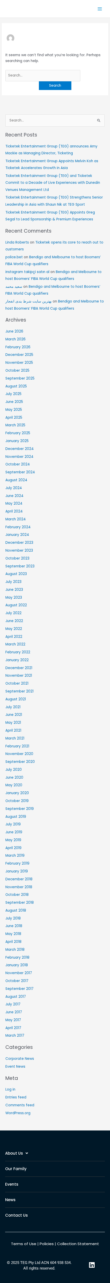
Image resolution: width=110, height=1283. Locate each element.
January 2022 (17, 660)
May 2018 (13, 933)
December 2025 (19, 354)
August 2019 (15, 816)
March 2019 (15, 855)
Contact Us (16, 1215)
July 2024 (13, 488)
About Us (14, 1153)
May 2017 (13, 1020)
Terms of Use (23, 1243)
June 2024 (14, 495)
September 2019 (19, 808)
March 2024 (15, 519)
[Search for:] (42, 75)
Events (11, 1184)
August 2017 (15, 996)
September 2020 (20, 761)
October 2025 (17, 370)
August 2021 (15, 699)
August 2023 (16, 573)
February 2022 (17, 652)
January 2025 (17, 441)
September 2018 (19, 902)
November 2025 (19, 362)
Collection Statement (78, 1243)
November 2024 (19, 456)
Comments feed (19, 1105)
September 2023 (20, 566)
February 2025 (17, 433)
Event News (15, 1066)
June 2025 (14, 401)
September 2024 (20, 472)
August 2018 (15, 910)
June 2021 (13, 714)
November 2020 (19, 753)
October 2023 (17, 558)
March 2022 (15, 644)
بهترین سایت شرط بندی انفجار (28, 301)
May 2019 (13, 840)
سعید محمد (13, 286)
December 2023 (19, 542)
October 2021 (16, 683)
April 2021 (13, 730)
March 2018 (15, 949)
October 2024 (17, 464)
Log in (10, 1089)
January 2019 (16, 871)
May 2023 (13, 597)
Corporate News (19, 1058)
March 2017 (14, 1035)
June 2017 (13, 1012)
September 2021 (19, 691)
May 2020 (13, 785)
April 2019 (13, 848)
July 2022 (13, 613)
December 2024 (19, 448)
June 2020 (14, 777)
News (10, 1199)
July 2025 (13, 393)
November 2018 (18, 887)
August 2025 (16, 386)
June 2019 (13, 832)
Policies (47, 1243)
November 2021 (18, 675)
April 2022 (13, 636)
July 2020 (13, 769)
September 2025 (20, 378)
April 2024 (14, 511)
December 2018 (18, 879)
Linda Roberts (17, 242)
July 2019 (13, 824)
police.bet (14, 257)
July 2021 (12, 707)
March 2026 (15, 339)
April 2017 (13, 1027)
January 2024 (17, 534)
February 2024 (18, 527)
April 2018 (13, 941)
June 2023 (14, 589)
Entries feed (15, 1097)
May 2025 (13, 409)
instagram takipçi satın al (27, 271)
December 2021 (18, 668)
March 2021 (14, 738)
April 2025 (13, 417)
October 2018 (17, 894)
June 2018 (13, 926)
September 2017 (19, 988)
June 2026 (14, 331)
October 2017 (16, 980)
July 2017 (12, 1004)
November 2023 (19, 550)
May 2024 (14, 503)
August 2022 (16, 605)
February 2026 (17, 347)
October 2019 (17, 800)
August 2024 (16, 480)
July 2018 (13, 918)
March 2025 (15, 425)
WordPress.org (17, 1113)
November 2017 (18, 973)
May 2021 (13, 722)
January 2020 (17, 793)
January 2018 (16, 965)
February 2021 (17, 746)
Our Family (16, 1168)
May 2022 (13, 628)
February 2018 (17, 957)
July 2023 (13, 581)
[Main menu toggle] (100, 9)
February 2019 (17, 863)
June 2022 (14, 620)
